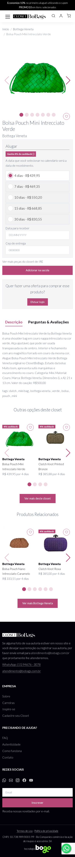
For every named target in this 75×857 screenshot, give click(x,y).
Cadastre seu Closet (15, 715)
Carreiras (8, 702)
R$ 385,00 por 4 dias (51, 573)
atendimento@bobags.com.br (50, 653)
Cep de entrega (16, 243)
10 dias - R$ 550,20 (28, 197)
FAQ (5, 738)
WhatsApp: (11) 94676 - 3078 (21, 664)
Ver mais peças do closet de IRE (22, 261)
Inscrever (37, 802)
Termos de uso (24, 830)
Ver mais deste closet (37, 498)
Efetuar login (38, 301)
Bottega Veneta (23, 29)
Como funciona (12, 751)
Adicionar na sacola (37, 270)
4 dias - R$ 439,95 (27, 176)
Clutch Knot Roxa (49, 569)
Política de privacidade (46, 830)
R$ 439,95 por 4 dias (15, 474)
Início (5, 29)
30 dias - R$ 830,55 (28, 219)
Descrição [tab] (13, 322)
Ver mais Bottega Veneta (37, 603)
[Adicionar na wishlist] (30, 427)
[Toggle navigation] (8, 16)
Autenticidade (11, 744)
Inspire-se (8, 709)
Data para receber (17, 228)
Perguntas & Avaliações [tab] (48, 322)
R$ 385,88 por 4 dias (51, 474)
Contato (7, 757)
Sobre (6, 696)
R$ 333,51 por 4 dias (15, 578)
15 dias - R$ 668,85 (28, 208)
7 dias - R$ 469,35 (27, 187)
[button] (53, 16)
